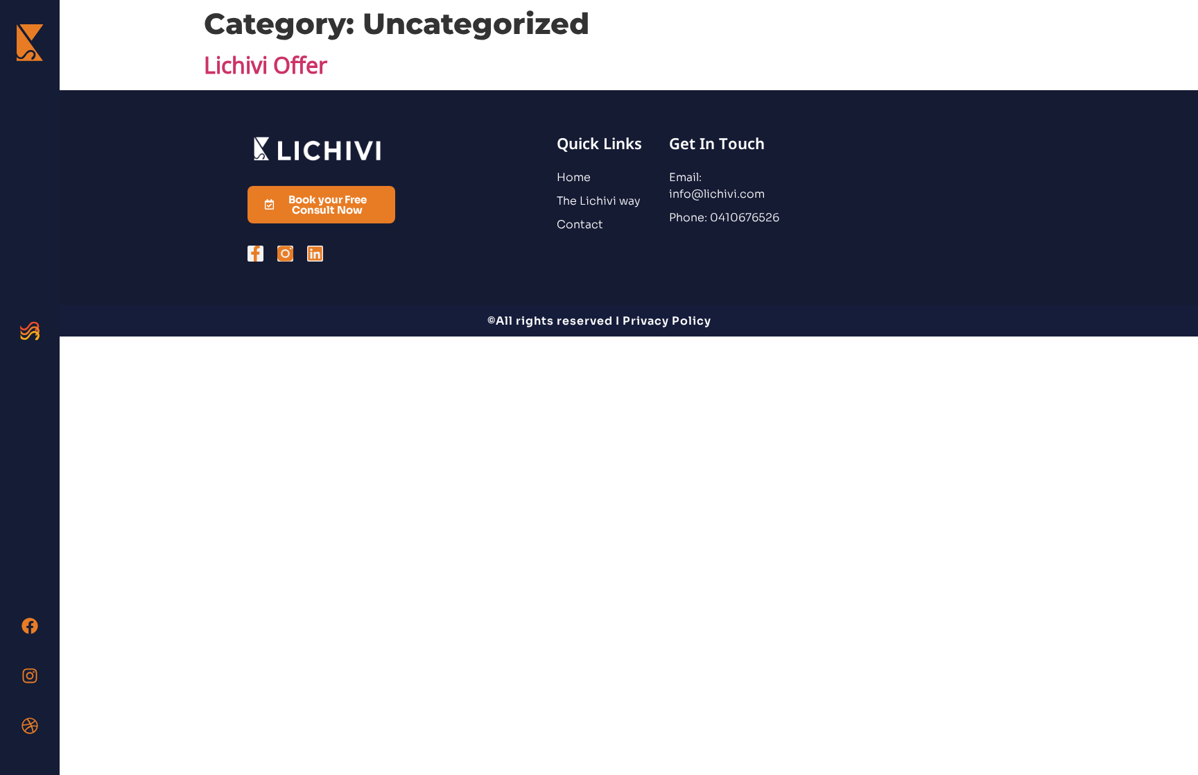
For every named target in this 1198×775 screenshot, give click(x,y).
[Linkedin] (315, 254)
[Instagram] (30, 676)
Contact (580, 224)
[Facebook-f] (255, 254)
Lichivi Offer (265, 65)
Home (574, 177)
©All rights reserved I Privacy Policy (599, 321)
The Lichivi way (599, 201)
